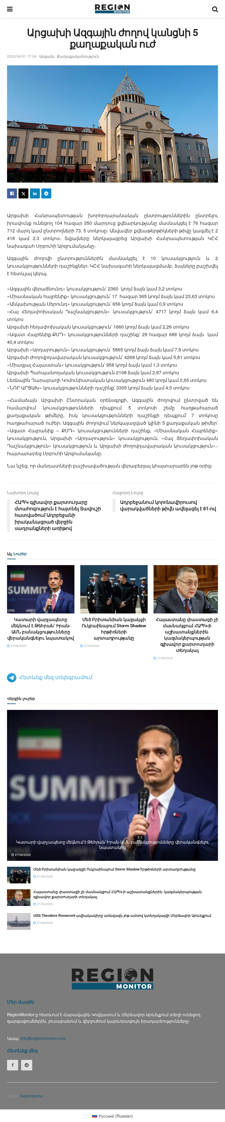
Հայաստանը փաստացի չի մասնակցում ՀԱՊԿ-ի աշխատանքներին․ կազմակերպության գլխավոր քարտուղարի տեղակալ (187, 634)
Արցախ (46, 56)
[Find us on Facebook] (12, 1065)
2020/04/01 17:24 (21, 56)
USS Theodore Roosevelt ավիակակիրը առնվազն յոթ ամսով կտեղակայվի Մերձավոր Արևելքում (122, 915)
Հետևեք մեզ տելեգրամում (55, 677)
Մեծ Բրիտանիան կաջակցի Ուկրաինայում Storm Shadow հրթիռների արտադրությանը (114, 628)
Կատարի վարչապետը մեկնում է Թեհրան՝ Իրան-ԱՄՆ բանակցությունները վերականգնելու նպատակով (40, 628)
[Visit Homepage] (112, 9)
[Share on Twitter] (23, 193)
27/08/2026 (18, 646)
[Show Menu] (10, 9)
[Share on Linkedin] (35, 193)
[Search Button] (215, 9)
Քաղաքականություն (78, 56)
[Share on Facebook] (12, 193)
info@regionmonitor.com (43, 1038)
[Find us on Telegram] (26, 1065)
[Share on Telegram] (46, 193)
